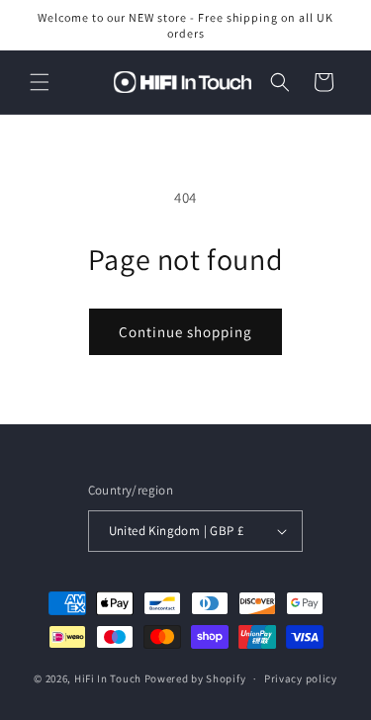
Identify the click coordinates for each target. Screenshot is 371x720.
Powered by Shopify (195, 678)
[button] (39, 82)
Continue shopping (185, 331)
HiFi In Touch (107, 678)
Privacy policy (300, 678)
